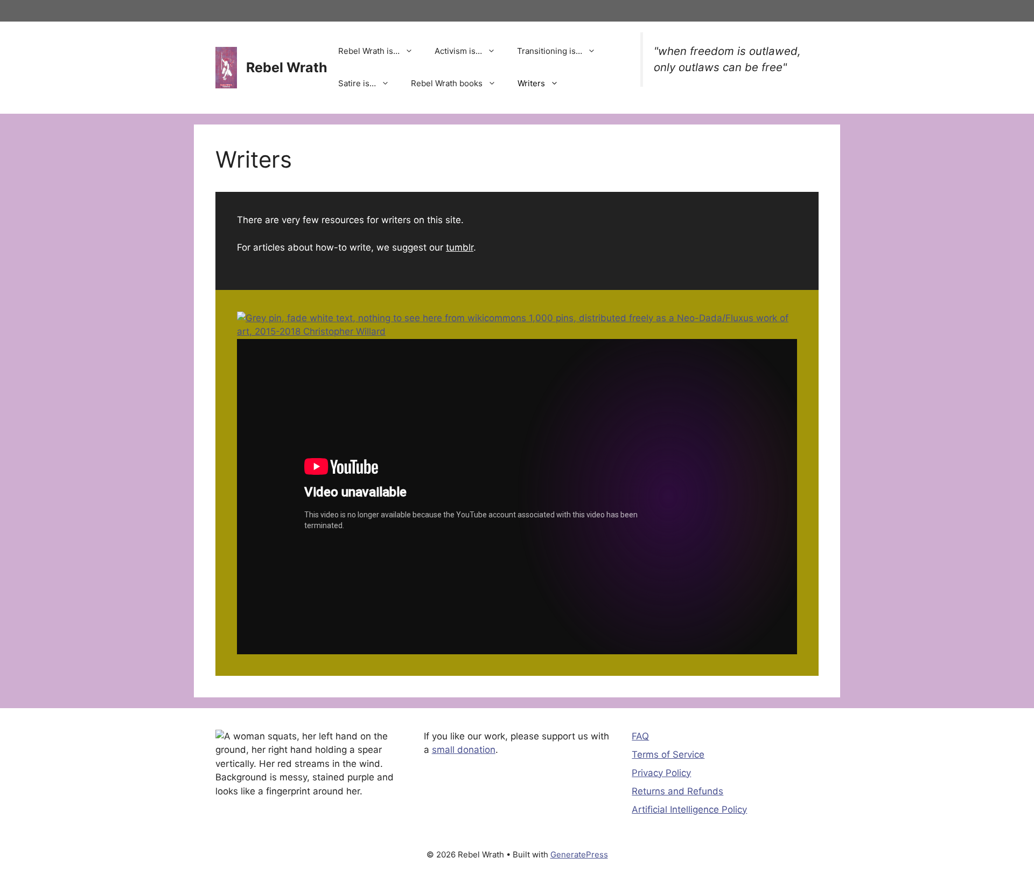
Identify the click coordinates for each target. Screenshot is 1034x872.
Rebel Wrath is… (369, 51)
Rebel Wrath (286, 67)
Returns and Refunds (677, 791)
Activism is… (458, 51)
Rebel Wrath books (447, 83)
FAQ (640, 736)
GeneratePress (579, 854)
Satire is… (357, 83)
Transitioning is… (549, 51)
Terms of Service (668, 754)
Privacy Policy (661, 772)
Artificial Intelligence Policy (689, 809)
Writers (531, 83)
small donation (463, 749)
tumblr (459, 247)
